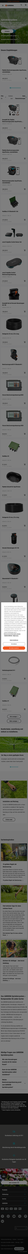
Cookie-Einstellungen (14, 640)
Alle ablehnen (14, 644)
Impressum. (16, 635)
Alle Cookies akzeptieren (14, 648)
